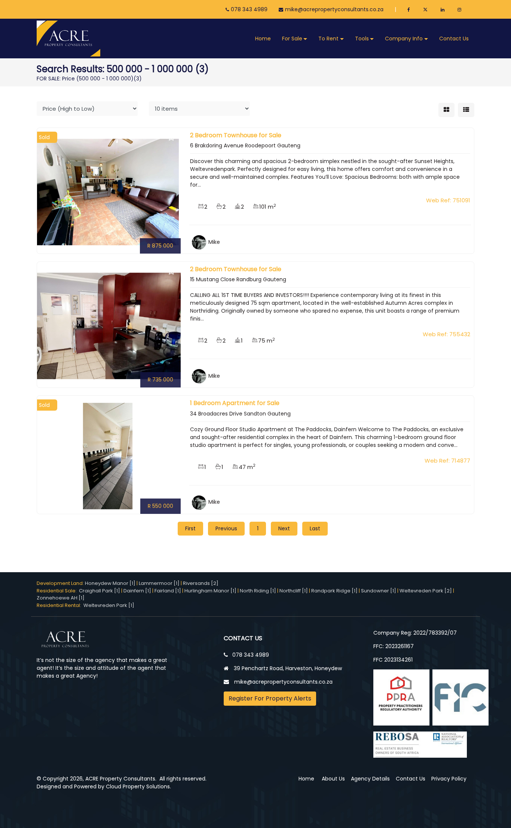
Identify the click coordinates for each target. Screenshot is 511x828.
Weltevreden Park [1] (108, 605)
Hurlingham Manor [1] (210, 590)
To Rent (328, 38)
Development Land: (61, 583)
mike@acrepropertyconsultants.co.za (334, 9)
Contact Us (454, 38)
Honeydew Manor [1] (110, 583)
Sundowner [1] (378, 590)
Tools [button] (362, 38)
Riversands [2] (200, 583)
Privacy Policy (448, 778)
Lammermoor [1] (159, 583)
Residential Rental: (60, 605)
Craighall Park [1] (99, 590)
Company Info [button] (404, 38)
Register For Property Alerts (270, 698)
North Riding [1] (258, 590)
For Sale (292, 38)
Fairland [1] (167, 590)
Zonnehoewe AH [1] (61, 597)
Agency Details (370, 778)
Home (263, 38)
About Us (333, 778)
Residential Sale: (58, 590)
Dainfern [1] (137, 590)
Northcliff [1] (293, 590)
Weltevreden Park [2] (426, 590)
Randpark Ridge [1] (334, 590)
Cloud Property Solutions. (138, 786)
